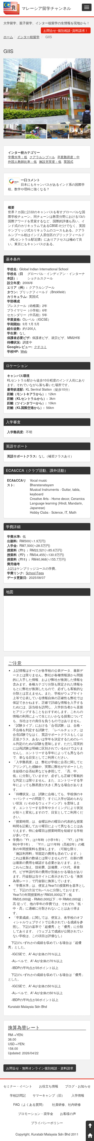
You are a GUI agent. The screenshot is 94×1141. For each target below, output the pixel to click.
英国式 (68, 161)
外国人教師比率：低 (22, 161)
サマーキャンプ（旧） (49, 1095)
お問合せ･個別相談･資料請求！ (65, 30)
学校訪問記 (18, 1095)
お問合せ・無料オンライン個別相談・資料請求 (39, 1068)
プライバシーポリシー (47, 1122)
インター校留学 (28, 37)
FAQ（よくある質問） (29, 1104)
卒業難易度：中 (68, 157)
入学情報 (77, 1095)
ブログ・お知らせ (78, 1086)
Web (24, 351)
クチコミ (40, 346)
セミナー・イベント (17, 1086)
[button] (47, 91)
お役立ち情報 (48, 1086)
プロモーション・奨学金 (35, 1113)
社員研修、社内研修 (66, 1104)
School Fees (35, 573)
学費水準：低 (17, 157)
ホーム (8, 37)
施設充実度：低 (50, 161)
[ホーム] (11, 8)
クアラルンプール (42, 157)
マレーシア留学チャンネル (46, 7)
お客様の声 (68, 1113)
